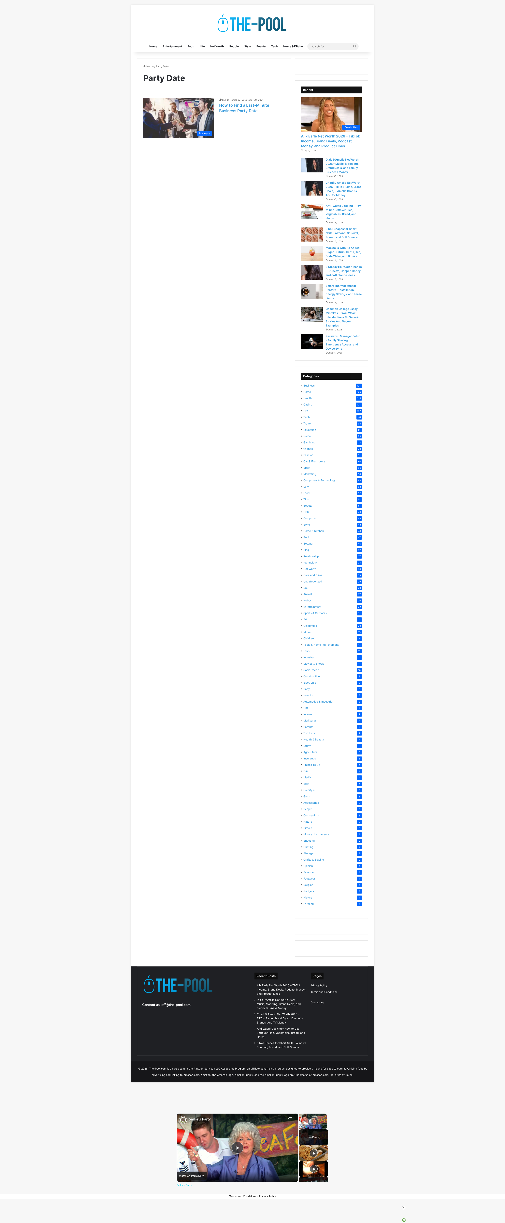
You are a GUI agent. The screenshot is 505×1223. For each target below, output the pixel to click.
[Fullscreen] (324, 1127)
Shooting (309, 840)
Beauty (261, 46)
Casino (307, 404)
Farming (308, 903)
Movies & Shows (313, 663)
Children (308, 638)
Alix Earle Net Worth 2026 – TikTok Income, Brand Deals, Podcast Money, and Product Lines (330, 141)
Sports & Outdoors (315, 613)
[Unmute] (306, 1127)
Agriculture (310, 752)
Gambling (309, 442)
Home (153, 46)
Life (202, 46)
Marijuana (309, 720)
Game (307, 436)
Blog (306, 549)
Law (306, 486)
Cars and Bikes (312, 575)
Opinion (308, 865)
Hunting (308, 847)
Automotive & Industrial (318, 701)
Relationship (311, 556)
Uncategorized (312, 581)
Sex (305, 587)
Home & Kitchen (294, 46)
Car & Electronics (314, 461)
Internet (308, 714)
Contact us (317, 1002)
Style (247, 46)
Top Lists (309, 733)
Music (307, 632)
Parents (308, 726)
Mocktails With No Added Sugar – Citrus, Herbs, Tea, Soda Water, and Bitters (343, 252)
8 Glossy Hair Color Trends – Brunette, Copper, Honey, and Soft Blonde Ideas (344, 271)
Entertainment (172, 46)
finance (308, 448)
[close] (403, 1207)
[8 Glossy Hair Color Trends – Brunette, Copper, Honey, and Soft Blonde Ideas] (312, 272)
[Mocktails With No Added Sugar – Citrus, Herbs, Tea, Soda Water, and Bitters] (312, 253)
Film (306, 771)
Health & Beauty (313, 739)
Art (305, 619)
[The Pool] (252, 23)
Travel (307, 423)
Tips (306, 499)
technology (310, 562)
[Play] (301, 1127)
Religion (308, 884)
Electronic (309, 682)
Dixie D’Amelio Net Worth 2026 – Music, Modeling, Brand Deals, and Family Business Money (279, 1004)
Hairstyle (309, 790)
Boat (306, 783)
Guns (306, 796)
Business (309, 385)
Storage (308, 853)
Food (191, 46)
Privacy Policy (319, 985)
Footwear (309, 878)
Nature (307, 821)
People (234, 46)
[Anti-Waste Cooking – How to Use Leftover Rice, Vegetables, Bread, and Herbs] (312, 211)
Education (309, 429)
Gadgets (308, 891)
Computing (310, 518)
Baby (306, 689)
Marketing (309, 474)
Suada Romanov (231, 99)
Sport (306, 467)
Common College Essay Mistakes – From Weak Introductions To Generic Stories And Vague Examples (342, 317)
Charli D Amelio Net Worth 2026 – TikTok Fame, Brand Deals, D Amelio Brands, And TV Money (280, 1018)
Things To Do (311, 764)
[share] (290, 1117)
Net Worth (217, 46)
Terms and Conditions (324, 991)
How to (307, 695)
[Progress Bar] (313, 1124)
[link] (183, 1120)
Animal (307, 594)
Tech (274, 46)
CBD (306, 512)
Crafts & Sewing (313, 859)
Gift (305, 707)
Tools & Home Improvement (321, 644)
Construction (311, 676)
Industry (308, 657)
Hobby (307, 600)
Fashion (308, 455)
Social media (311, 670)
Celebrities (310, 625)
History (307, 897)
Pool (306, 537)
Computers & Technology (319, 480)
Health (307, 398)
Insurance (309, 758)
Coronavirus (311, 815)
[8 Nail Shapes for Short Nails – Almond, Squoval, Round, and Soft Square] (312, 234)
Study (307, 745)
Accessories (311, 802)
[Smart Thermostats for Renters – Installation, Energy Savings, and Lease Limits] (312, 291)
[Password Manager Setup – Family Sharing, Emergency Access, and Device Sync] (312, 341)
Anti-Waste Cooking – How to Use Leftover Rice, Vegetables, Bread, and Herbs (281, 1033)
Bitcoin (307, 828)
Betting (307, 543)
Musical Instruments (316, 834)
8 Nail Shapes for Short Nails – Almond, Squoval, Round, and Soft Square (342, 233)
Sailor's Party (200, 1119)
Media (307, 777)
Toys (306, 651)
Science (308, 872)
